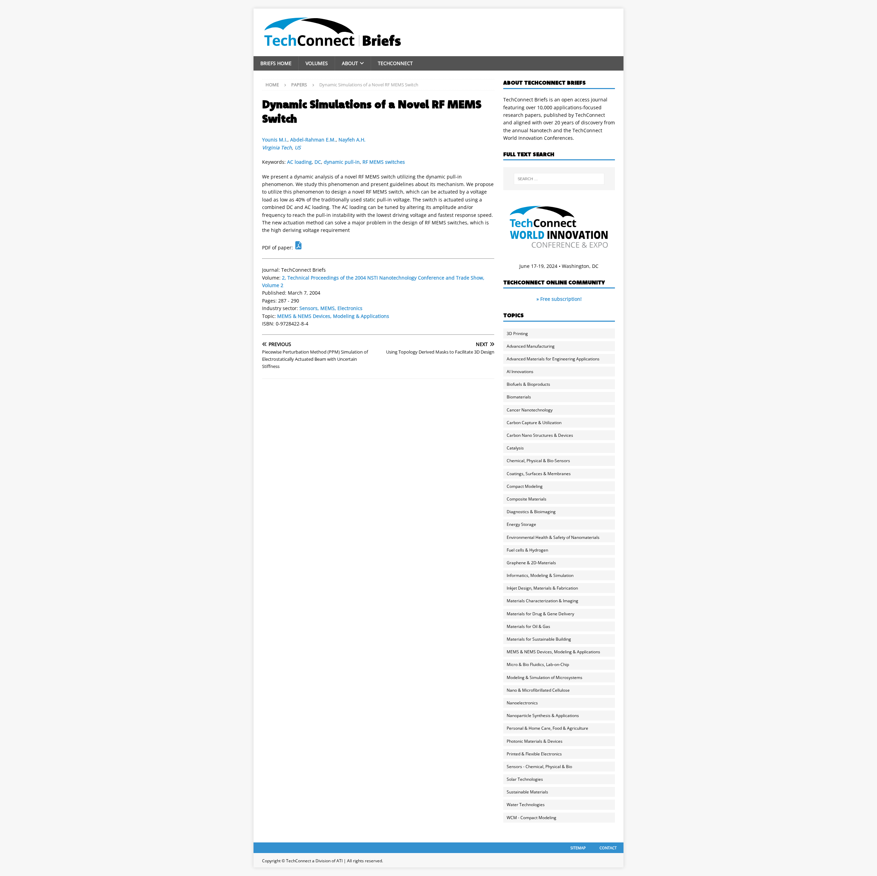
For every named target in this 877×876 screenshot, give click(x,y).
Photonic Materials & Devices (535, 741)
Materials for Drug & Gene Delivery (540, 614)
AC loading (299, 162)
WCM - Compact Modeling (531, 818)
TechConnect (395, 63)
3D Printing (517, 333)
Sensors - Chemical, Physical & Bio (539, 766)
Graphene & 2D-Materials (531, 563)
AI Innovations (520, 371)
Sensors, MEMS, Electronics (330, 308)
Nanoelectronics (522, 703)
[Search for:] (559, 179)
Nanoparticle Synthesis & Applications (543, 715)
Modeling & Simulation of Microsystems (544, 677)
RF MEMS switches (383, 162)
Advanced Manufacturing (531, 346)
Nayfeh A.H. (352, 139)
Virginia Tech (277, 147)
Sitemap (578, 847)
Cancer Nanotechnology (530, 410)
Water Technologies (526, 804)
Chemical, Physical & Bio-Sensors (538, 461)
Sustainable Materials (527, 792)
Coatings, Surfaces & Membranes (539, 474)
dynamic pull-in (342, 162)
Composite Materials (526, 499)
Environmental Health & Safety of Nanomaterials (553, 537)
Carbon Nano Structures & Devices (540, 435)
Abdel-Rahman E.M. (313, 139)
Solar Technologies (525, 779)
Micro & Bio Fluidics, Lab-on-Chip (538, 664)
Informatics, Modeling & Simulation (540, 575)
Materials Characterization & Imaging (542, 601)
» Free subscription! (559, 299)
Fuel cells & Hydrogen (527, 550)
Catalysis (515, 448)
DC (317, 162)
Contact (608, 847)
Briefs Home (276, 63)
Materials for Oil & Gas (528, 626)
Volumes (317, 63)
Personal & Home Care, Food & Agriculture (547, 728)
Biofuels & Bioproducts (528, 384)
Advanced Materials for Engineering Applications (553, 359)
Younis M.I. (274, 139)
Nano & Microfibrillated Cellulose (538, 690)
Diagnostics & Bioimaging (531, 512)
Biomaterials (519, 397)
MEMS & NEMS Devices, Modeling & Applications (333, 316)
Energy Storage (521, 524)
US (298, 147)
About (350, 63)
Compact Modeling (525, 486)
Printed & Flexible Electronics (534, 754)
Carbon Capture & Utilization (534, 422)
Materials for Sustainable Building (539, 639)
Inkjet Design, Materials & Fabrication (542, 588)
